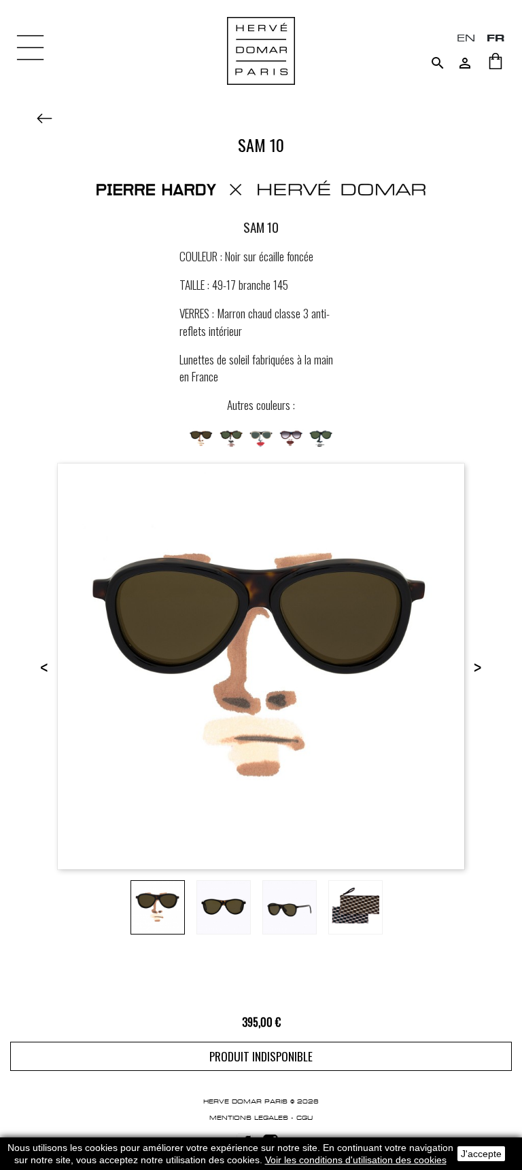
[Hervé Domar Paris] (261, 49)
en (466, 37)
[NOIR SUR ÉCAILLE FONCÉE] (201, 436)
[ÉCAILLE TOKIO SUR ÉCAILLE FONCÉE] (231, 436)
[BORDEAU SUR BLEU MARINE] (290, 436)
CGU (304, 1117)
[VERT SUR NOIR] (320, 436)
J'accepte (481, 1153)
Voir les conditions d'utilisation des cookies (356, 1159)
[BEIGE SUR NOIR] (261, 436)
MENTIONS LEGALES (248, 1117)
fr (496, 37)
